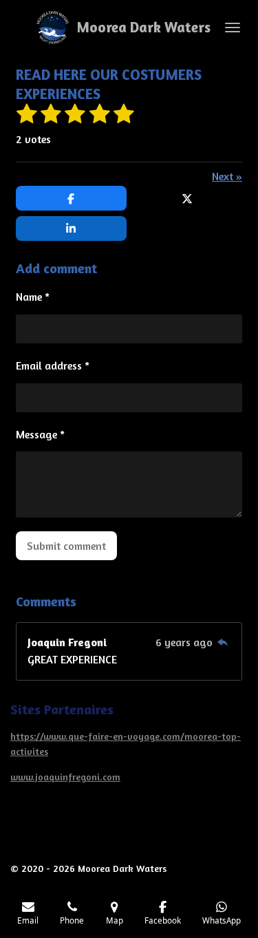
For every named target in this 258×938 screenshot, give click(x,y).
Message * (40, 434)
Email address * (52, 365)
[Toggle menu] (232, 27)
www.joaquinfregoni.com (65, 776)
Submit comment (66, 546)
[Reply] (222, 642)
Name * (33, 296)
